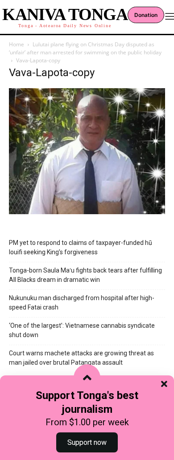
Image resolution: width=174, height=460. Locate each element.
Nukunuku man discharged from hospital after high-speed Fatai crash (81, 302)
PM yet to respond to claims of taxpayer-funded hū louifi (80, 247)
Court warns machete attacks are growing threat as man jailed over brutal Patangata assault (81, 358)
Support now (87, 442)
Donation (145, 15)
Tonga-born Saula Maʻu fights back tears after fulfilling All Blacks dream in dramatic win (85, 275)
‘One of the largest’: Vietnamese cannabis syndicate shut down (82, 330)
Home (16, 44)
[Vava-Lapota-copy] (87, 212)
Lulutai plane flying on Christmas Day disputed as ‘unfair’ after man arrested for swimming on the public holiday (85, 48)
